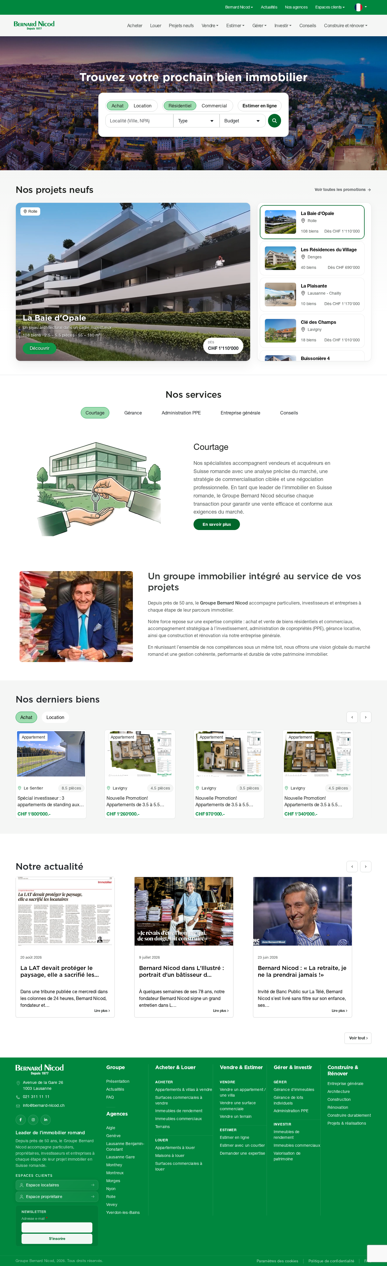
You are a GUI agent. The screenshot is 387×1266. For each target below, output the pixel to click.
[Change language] (360, 7)
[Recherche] (274, 120)
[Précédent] (352, 717)
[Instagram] (33, 1120)
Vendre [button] (208, 25)
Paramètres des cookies (277, 1261)
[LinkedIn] (46, 1120)
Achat (118, 105)
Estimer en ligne (260, 105)
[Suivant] (365, 717)
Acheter (134, 25)
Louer (155, 25)
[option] (60, 774)
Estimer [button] (233, 25)
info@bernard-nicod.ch (44, 1105)
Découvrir (39, 348)
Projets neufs (181, 25)
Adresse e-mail (33, 1218)
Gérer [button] (257, 25)
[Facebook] (21, 1120)
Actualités (269, 7)
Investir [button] (281, 25)
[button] (196, 120)
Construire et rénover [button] (344, 25)
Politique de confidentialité (331, 1261)
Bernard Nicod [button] (237, 7)
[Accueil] (36, 25)
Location (143, 105)
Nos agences (296, 7)
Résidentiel (180, 105)
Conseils (307, 25)
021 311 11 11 (36, 1096)
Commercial (214, 105)
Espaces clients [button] (328, 7)
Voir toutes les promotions (340, 189)
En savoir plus (217, 524)
